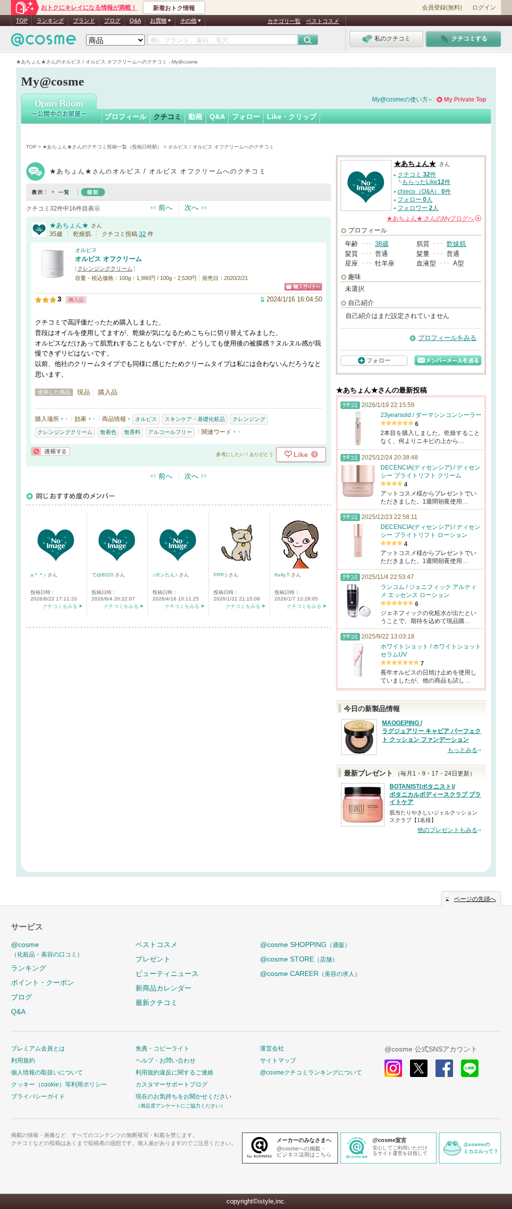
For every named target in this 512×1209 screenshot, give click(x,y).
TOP (22, 21)
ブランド (84, 21)
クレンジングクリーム (105, 269)
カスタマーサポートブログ (172, 1084)
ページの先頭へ (475, 899)
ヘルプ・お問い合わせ (166, 1060)
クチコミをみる (60, 606)
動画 (195, 116)
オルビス (86, 250)
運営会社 (272, 1048)
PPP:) (221, 575)
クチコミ (168, 116)
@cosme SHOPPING (305, 944)
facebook (444, 1068)
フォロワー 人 (418, 208)
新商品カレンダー (164, 988)
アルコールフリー (170, 432)
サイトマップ (278, 1060)
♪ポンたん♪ (165, 575)
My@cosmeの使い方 (400, 99)
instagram (393, 1068)
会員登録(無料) (442, 7)
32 (142, 234)
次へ (191, 208)
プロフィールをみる (447, 338)
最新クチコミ (157, 1002)
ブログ (112, 21)
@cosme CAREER (310, 974)
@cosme (47, 949)
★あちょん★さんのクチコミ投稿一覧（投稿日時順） (102, 147)
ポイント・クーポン (42, 982)
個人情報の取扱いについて (47, 1072)
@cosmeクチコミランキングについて (311, 1072)
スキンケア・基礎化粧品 (194, 419)
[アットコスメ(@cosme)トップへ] (43, 42)
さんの (433, 218)
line (469, 1068)
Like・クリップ (291, 116)
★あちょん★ (69, 225)
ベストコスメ (322, 21)
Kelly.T (282, 575)
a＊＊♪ (39, 575)
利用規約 (23, 1060)
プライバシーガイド (38, 1096)
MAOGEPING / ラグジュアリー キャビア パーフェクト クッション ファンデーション (431, 732)
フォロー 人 (415, 199)
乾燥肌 (456, 244)
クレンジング (249, 419)
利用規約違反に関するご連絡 (175, 1072)
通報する (50, 451)
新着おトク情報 (174, 8)
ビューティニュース (167, 974)
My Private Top (465, 99)
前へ (165, 208)
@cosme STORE (299, 959)
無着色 (108, 432)
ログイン (484, 7)
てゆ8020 (103, 575)
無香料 (132, 432)
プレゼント (153, 959)
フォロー (246, 116)
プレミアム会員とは (38, 1048)
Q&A (135, 21)
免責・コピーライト (163, 1048)
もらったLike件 (426, 182)
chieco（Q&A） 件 (424, 191)
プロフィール (125, 116)
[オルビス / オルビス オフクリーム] (52, 277)
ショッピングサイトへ (303, 286)
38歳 (381, 244)
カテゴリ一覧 (284, 21)
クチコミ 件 (417, 174)
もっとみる (463, 750)
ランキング (50, 21)
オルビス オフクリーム (108, 258)
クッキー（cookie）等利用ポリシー (59, 1084)
